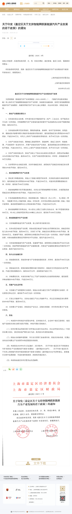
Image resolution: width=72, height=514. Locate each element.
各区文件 (46, 14)
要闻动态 (17, 9)
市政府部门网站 (8, 476)
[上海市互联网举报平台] (10, 497)
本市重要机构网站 (44, 476)
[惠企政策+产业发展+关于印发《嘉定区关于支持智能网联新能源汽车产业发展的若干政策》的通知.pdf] (36, 418)
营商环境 (18, 14)
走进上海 (65, 9)
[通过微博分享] (13, 369)
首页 (7, 9)
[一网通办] (10, 4)
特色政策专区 (27, 14)
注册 (67, 3)
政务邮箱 (31, 502)
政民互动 (55, 9)
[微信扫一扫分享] (9, 369)
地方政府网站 (25, 478)
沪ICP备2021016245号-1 (18, 511)
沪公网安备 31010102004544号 (36, 511)
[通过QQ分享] (17, 369)
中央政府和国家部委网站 (11, 478)
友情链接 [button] (59, 478)
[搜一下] (43, 3)
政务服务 (36, 9)
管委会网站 (59, 476)
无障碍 (59, 3)
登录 (64, 3)
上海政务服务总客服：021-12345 (38, 492)
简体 (49, 3)
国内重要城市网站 (44, 478)
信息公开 (46, 9)
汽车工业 (37, 14)
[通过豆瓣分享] (20, 369)
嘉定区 (53, 14)
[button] (9, 476)
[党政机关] (9, 489)
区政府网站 (24, 476)
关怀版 (54, 3)
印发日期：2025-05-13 (10, 32)
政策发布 (26, 9)
